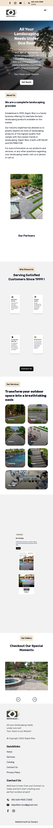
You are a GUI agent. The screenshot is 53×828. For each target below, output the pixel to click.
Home (9, 752)
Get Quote (26, 82)
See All (10, 533)
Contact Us (26, 369)
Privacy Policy (13, 772)
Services (11, 757)
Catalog (10, 762)
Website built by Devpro (26, 822)
